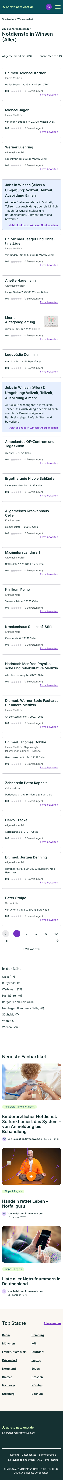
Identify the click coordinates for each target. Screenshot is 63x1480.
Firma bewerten (49, 94)
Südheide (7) (10, 1014)
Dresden (37, 1377)
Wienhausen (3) (12, 1027)
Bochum (37, 1393)
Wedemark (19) (12, 989)
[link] (31, 84)
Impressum (51, 1459)
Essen (35, 1368)
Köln (34, 1343)
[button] (49, 7)
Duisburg (8, 1393)
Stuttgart (37, 1352)
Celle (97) (8, 976)
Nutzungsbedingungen (21, 1459)
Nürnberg (37, 1385)
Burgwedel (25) (12, 983)
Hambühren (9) (12, 995)
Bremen (7, 1377)
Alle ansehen (52, 1323)
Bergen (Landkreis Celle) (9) (20, 1002)
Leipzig (36, 1360)
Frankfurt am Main (14, 1352)
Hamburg (37, 1335)
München (8, 1343)
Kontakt (14, 1454)
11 (7, 940)
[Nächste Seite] (57, 940)
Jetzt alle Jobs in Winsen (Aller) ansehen (33, 225)
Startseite (8, 19)
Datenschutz (29, 1454)
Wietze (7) (9, 1020)
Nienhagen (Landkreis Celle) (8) (23, 1008)
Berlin (6, 1335)
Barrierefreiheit (47, 1454)
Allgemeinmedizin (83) (17, 56)
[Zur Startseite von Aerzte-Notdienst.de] (18, 7)
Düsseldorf (9, 1360)
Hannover (8, 1385)
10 (56, 933)
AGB (39, 1459)
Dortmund (9, 1368)
